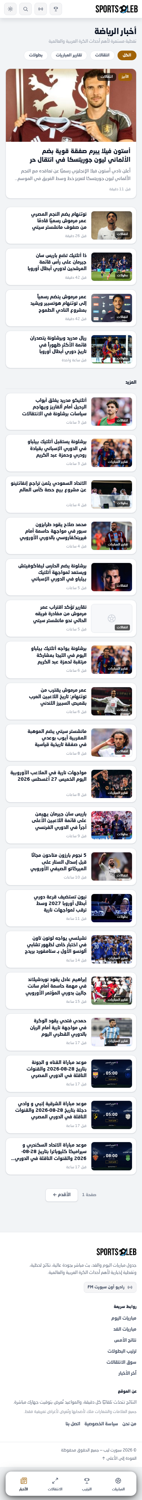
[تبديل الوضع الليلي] (10, 9)
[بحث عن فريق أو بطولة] (25, 9)
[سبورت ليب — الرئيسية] (116, 9)
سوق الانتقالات (121, 1362)
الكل (127, 55)
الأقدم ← (62, 1195)
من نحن (129, 1424)
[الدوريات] (56, 9)
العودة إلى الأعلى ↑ (119, 1459)
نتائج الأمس (125, 1340)
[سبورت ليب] (71, 1252)
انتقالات (102, 55)
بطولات (36, 55)
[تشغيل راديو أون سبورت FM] (40, 9)
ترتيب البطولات (122, 1351)
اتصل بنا (72, 1424)
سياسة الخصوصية (101, 1424)
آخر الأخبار (127, 1373)
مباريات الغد (124, 1329)
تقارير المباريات (69, 55)
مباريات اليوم (123, 1318)
